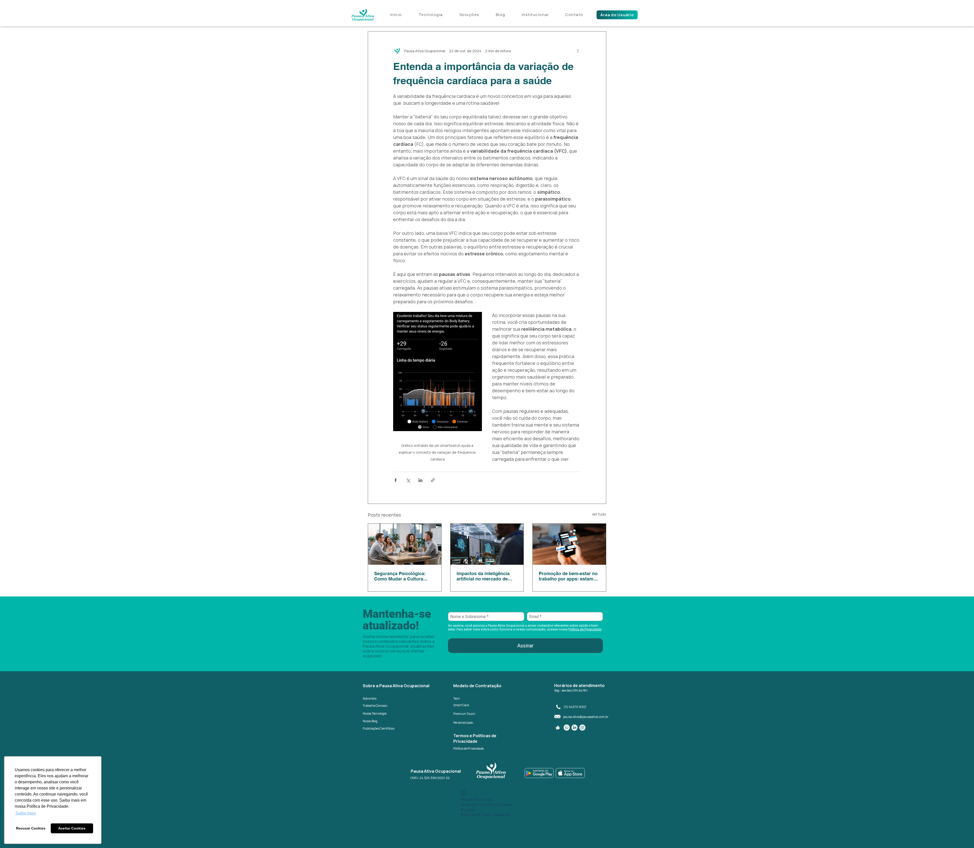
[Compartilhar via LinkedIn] (420, 480)
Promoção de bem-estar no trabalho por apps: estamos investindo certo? (569, 576)
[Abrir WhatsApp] (961, 835)
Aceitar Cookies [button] (71, 828)
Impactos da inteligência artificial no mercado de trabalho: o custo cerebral (485, 576)
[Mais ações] (578, 51)
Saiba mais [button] (25, 813)
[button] (535, 15)
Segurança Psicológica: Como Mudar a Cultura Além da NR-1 (400, 576)
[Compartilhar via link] (432, 480)
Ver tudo (599, 514)
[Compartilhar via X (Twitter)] (408, 480)
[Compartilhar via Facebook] (395, 480)
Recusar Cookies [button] (30, 828)
